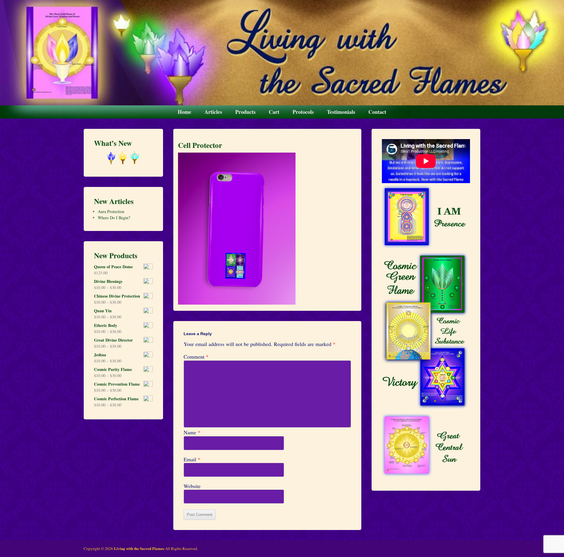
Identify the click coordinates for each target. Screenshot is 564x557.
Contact (377, 112)
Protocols (303, 112)
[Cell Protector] (237, 302)
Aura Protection (111, 211)
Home (184, 112)
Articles (213, 112)
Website (192, 486)
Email (192, 459)
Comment (196, 356)
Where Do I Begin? (114, 217)
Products (245, 112)
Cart (274, 112)
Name (192, 432)
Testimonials (341, 112)
